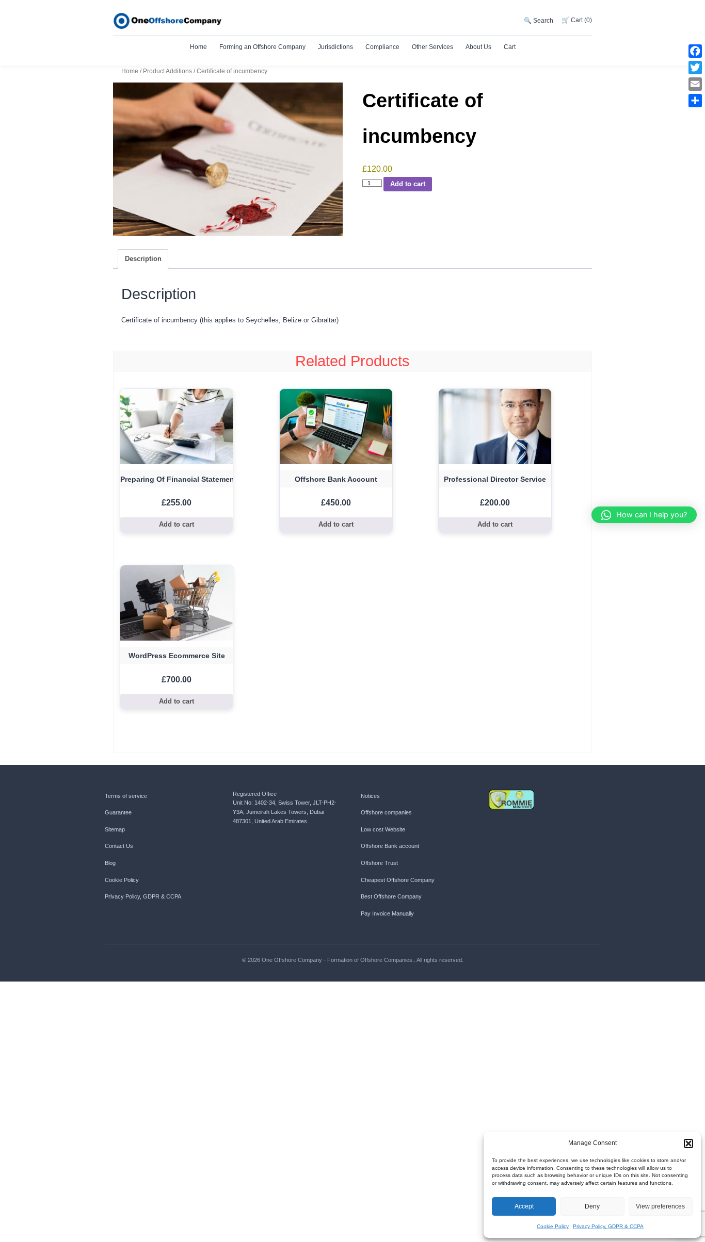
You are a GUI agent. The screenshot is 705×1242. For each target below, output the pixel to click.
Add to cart (407, 184)
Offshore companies (386, 812)
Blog (110, 863)
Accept (524, 1206)
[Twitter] (695, 67)
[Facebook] (695, 51)
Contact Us (119, 846)
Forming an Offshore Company (262, 47)
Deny (592, 1206)
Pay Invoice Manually (387, 913)
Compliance (382, 47)
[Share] (695, 100)
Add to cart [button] (176, 524)
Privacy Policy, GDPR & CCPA (608, 1226)
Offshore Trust (379, 863)
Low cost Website (383, 829)
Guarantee (118, 812)
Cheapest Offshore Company (398, 880)
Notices (370, 796)
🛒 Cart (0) (577, 20)
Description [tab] (143, 259)
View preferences (660, 1206)
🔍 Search (538, 20)
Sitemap (115, 829)
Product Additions (167, 71)
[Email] (695, 84)
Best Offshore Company (391, 896)
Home (198, 47)
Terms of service (126, 796)
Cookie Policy (553, 1226)
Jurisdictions (335, 47)
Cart (510, 47)
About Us (478, 47)
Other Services (432, 47)
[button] (688, 1143)
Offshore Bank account (390, 846)
